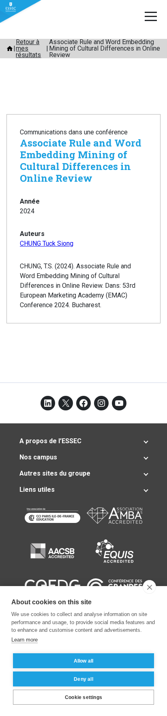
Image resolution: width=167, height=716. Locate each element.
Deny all (83, 679)
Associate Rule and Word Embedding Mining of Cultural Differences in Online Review (80, 160)
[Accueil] (9, 48)
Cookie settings (83, 697)
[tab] (83, 441)
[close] (149, 587)
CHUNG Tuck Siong (46, 243)
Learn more (24, 640)
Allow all (84, 661)
